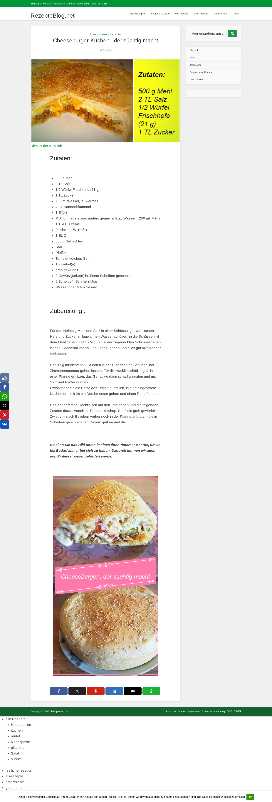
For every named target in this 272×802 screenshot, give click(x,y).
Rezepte (115, 34)
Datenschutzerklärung (78, 3)
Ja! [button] (250, 797)
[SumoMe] (4, 424)
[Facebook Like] (4, 377)
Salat (15, 753)
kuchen (17, 730)
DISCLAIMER (99, 3)
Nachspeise (20, 742)
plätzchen (18, 748)
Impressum (59, 3)
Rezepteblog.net (59, 711)
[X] (4, 405)
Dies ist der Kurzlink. (47, 146)
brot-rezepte (201, 13)
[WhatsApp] (4, 396)
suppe (16, 759)
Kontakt (47, 3)
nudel (15, 736)
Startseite (36, 3)
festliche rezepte (160, 13)
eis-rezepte (181, 13)
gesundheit (220, 13)
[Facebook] (4, 387)
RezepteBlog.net (53, 15)
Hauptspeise (98, 34)
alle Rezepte (137, 13)
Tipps (235, 13)
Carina (108, 50)
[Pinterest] (4, 415)
